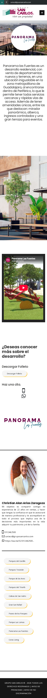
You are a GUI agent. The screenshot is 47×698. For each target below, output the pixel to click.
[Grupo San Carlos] (18, 12)
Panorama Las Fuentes (18, 631)
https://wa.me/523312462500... (19, 541)
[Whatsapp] (2, 2)
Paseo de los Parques (18, 613)
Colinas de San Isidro (17, 596)
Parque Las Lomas (16, 622)
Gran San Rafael (15, 604)
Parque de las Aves (17, 578)
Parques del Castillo (17, 561)
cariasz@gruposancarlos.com (12, 2)
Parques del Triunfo (17, 587)
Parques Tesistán (16, 569)
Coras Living (14, 639)
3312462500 (10, 532)
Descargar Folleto (14, 373)
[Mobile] (6, 2)
